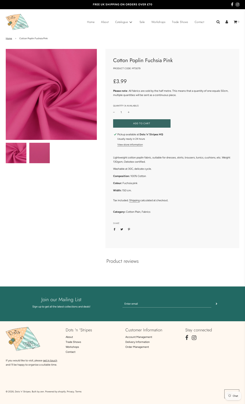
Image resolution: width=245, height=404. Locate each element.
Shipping (134, 200)
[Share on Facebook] (115, 229)
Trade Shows (180, 22)
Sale (142, 22)
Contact (199, 22)
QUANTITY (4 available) (126, 106)
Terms (78, 391)
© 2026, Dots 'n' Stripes (18, 391)
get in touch (50, 360)
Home (91, 22)
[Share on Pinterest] (129, 229)
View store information (130, 144)
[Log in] (226, 22)
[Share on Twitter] (121, 229)
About (105, 22)
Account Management (138, 337)
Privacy (70, 391)
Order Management (137, 347)
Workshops (158, 22)
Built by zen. (38, 391)
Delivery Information (137, 342)
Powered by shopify (55, 391)
